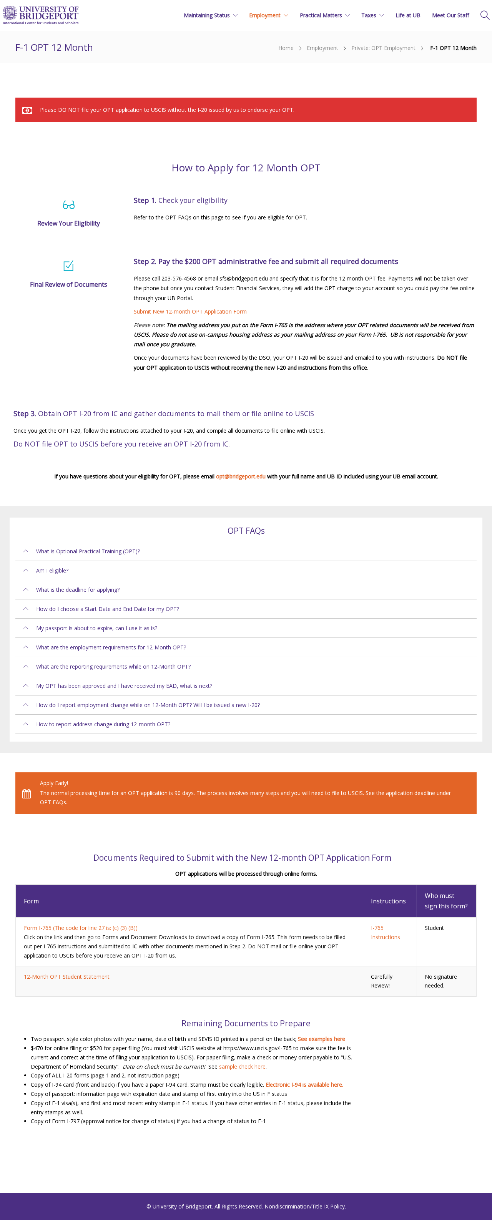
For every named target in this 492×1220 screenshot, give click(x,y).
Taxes (368, 15)
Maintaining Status (207, 15)
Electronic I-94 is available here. (304, 1084)
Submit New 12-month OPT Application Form (190, 311)
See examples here (321, 1038)
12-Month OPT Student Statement (67, 976)
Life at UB (408, 15)
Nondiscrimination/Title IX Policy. (305, 1206)
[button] (246, 551)
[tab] (246, 551)
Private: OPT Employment (383, 47)
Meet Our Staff (450, 15)
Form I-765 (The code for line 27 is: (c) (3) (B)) (81, 927)
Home (286, 47)
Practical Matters (321, 15)
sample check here (242, 1066)
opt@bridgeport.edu (241, 476)
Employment (265, 15)
